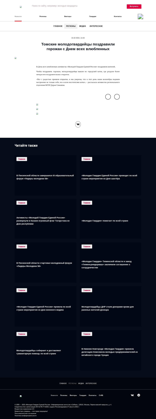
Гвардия (92, 16)
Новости (18, 16)
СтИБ (101, 395)
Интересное (96, 26)
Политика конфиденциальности (25, 415)
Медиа (82, 26)
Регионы (43, 16)
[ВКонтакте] (78, 124)
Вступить (134, 6)
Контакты (118, 16)
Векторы (67, 16)
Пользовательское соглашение (25, 413)
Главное (57, 26)
